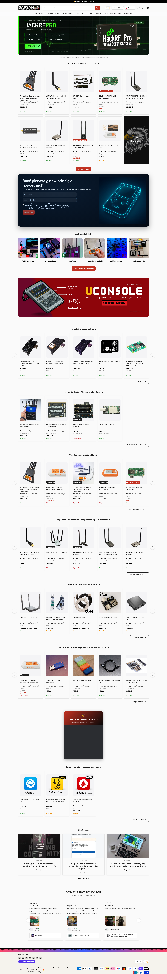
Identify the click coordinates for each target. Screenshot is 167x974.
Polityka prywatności (44, 968)
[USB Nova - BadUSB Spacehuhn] (57, 665)
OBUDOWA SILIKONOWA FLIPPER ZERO (107, 489)
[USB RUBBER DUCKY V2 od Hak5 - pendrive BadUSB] (57, 602)
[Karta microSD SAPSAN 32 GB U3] (110, 347)
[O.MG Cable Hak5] (83, 602)
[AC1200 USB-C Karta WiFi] (110, 410)
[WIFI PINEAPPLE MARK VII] (30, 602)
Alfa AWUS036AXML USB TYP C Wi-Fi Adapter (83, 146)
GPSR (32, 970)
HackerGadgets (24, 433)
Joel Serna (102, 688)
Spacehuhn (49, 688)
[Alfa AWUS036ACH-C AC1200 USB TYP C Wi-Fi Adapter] (136, 81)
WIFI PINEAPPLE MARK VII (28, 617)
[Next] (152, 355)
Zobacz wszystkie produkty (83, 268)
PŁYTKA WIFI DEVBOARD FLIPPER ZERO (107, 97)
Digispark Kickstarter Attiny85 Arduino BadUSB (136, 681)
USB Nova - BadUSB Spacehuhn (53, 681)
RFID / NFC (89, 14)
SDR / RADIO (79, 14)
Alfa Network (50, 104)
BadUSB (98, 14)
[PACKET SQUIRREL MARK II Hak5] (136, 602)
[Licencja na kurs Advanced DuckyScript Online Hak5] (57, 785)
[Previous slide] (24, 35)
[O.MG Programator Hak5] (110, 602)
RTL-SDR (75, 104)
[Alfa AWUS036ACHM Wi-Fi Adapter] (57, 130)
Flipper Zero (39, 14)
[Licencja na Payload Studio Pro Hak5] (83, 785)
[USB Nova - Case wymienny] (83, 665)
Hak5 (57, 14)
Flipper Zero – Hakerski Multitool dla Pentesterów (55, 489)
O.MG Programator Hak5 (108, 617)
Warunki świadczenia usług (61, 968)
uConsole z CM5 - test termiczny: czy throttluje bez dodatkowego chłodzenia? (128, 864)
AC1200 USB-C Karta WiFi (108, 425)
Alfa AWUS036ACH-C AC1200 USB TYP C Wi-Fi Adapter (136, 97)
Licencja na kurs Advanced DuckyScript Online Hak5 (55, 801)
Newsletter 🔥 (40, 970)
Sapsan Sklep (24, 104)
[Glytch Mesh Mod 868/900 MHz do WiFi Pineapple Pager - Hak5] (30, 347)
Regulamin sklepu (31, 968)
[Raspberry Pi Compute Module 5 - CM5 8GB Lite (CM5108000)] (136, 347)
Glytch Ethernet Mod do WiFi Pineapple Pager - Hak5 (83, 363)
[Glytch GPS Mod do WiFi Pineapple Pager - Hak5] (57, 347)
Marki (106, 14)
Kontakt (113, 14)
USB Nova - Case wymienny (82, 680)
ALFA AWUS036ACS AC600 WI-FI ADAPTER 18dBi (56, 97)
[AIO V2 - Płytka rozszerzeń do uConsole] (30, 410)
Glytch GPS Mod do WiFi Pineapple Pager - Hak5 (54, 363)
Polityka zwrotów (23, 970)
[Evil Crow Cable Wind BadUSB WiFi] (110, 665)
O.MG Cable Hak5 (79, 617)
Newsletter (128, 14)
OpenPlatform (130, 688)
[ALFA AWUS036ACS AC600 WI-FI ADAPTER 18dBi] (57, 81)
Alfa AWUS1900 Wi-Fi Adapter (57, 552)
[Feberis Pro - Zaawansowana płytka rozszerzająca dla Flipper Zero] (30, 81)
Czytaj (38, 870)
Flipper (101, 104)
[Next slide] (143, 35)
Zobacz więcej (83, 169)
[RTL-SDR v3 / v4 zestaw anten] (83, 81)
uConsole (49, 14)
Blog (119, 14)
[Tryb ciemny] (108, 7)
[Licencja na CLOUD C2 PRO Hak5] (30, 785)
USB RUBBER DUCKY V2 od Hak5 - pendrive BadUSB (55, 618)
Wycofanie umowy (51, 970)
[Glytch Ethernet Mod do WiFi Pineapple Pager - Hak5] (83, 347)
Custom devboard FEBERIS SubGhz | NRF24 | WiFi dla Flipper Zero (82, 490)
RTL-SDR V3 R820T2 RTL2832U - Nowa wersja (28, 146)
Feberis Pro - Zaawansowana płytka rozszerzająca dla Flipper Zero (30, 98)
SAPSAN (101, 370)
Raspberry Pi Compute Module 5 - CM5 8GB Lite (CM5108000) (135, 364)
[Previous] (14, 355)
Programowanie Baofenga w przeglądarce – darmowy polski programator (83, 866)
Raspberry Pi (129, 370)
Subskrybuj (28, 212)
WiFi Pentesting (67, 14)
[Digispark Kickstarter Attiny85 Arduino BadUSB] (136, 665)
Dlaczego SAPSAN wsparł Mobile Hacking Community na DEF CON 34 (39, 864)
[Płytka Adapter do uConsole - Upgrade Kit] (57, 410)
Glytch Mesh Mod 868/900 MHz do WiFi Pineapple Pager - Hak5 (30, 364)
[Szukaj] (97, 8)
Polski (137, 961)
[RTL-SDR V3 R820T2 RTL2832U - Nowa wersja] (30, 130)
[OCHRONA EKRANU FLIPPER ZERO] (110, 130)
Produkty (21, 968)
